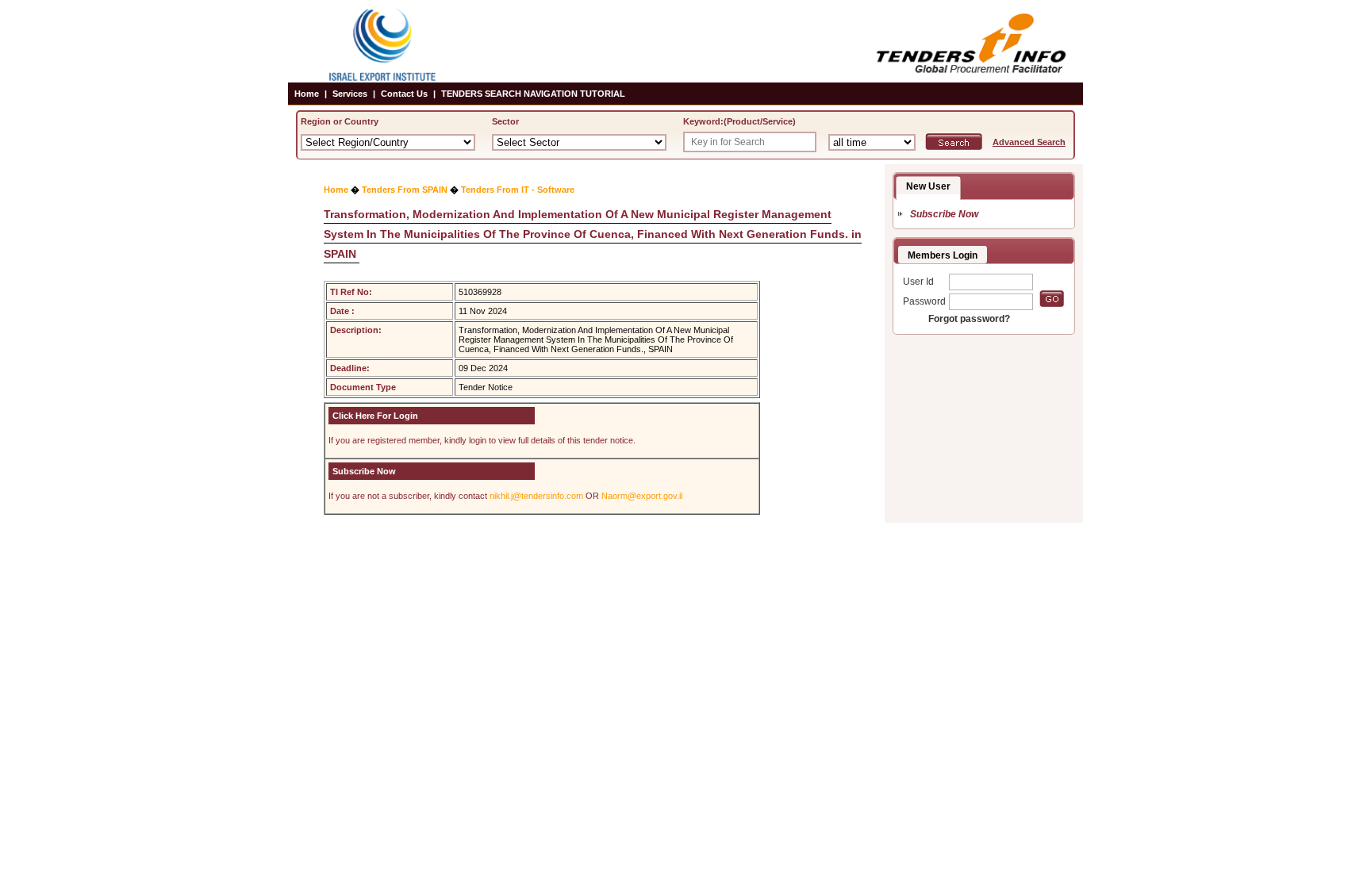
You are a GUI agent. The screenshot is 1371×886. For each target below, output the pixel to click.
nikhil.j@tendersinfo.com (536, 496)
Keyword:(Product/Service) (739, 121)
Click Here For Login (375, 415)
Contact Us (404, 93)
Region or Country (339, 121)
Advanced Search (1029, 142)
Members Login (942, 255)
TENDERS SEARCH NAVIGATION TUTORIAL (533, 93)
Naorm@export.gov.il (641, 496)
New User (928, 186)
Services (349, 93)
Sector (505, 121)
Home (306, 93)
